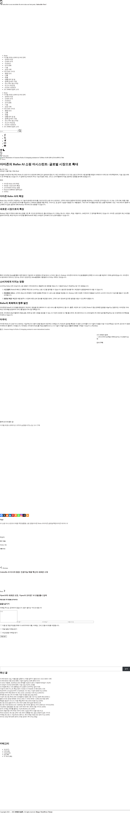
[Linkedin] (10, 515)
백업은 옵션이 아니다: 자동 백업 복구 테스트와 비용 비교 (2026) (21, 701)
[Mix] (15, 515)
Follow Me (3, 545)
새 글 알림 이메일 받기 (10, 632)
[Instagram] (21, 515)
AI (4, 749)
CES (5, 751)
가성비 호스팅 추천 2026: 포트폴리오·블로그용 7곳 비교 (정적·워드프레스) (25, 697)
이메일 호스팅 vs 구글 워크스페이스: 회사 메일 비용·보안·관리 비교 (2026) (25, 715)
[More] (27, 515)
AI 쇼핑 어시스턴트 (6, 523)
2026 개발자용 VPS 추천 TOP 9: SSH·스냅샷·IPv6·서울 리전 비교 (21, 711)
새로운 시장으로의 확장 (12, 185)
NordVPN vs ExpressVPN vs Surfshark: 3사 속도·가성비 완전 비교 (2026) (23, 691)
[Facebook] (1, 515)
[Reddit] (7, 515)
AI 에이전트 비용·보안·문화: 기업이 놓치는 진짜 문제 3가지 (20, 681)
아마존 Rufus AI (38, 523)
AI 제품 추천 (17, 523)
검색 (126, 669)
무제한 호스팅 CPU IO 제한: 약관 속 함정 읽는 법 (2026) (18, 695)
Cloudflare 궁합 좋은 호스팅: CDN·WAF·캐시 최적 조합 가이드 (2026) (23, 707)
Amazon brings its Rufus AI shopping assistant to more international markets (27, 329)
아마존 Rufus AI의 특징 (11, 183)
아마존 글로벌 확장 (49, 523)
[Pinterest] (12, 515)
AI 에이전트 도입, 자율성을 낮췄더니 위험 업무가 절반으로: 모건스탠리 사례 (25, 679)
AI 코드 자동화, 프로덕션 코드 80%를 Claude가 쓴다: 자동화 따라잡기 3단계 (25, 683)
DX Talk (5, 169)
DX (5, 754)
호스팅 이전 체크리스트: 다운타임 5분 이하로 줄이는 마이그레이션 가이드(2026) (27, 705)
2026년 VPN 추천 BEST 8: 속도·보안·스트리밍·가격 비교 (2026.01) (22, 693)
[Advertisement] (57, 456)
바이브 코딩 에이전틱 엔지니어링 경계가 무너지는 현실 (18, 717)
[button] (65, 150)
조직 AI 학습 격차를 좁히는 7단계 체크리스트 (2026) (17, 709)
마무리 (6, 191)
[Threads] (24, 515)
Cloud (6, 753)
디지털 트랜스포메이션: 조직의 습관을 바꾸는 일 (16, 425)
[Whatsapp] (18, 515)
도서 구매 (36, 425)
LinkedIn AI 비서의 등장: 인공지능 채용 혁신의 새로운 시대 (24, 572)
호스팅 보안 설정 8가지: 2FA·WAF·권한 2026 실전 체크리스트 (20, 703)
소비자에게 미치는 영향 (12, 187)
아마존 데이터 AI (62, 523)
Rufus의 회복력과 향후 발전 (13, 189)
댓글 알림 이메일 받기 (9, 629)
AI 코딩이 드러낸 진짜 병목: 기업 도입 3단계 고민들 (17, 685)
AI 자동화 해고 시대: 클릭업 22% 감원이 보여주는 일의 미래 (20, 687)
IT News (6, 756)
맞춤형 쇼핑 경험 (27, 523)
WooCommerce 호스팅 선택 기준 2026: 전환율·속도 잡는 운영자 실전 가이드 (25, 713)
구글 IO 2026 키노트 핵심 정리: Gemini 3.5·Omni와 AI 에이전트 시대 (22, 689)
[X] (4, 515)
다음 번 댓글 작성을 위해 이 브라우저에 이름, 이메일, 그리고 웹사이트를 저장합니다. (30, 625)
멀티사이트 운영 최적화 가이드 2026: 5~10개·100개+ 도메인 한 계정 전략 (24, 699)
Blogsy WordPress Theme (44, 812)
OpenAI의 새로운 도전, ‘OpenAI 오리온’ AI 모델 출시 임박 (23, 595)
